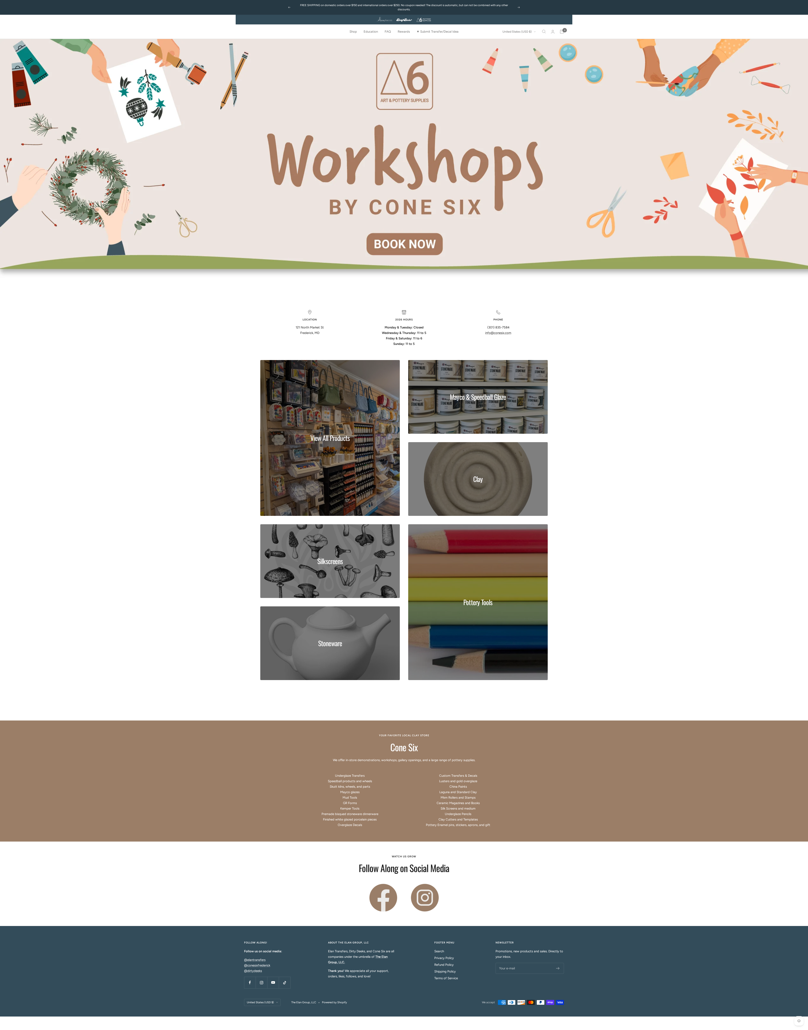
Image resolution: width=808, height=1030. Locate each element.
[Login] (553, 31)
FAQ (388, 31)
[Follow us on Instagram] (261, 983)
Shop (353, 31)
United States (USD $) (517, 31)
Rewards (404, 31)
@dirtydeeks (253, 971)
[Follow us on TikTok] (284, 983)
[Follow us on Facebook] (250, 983)
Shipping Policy (445, 972)
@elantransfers (255, 960)
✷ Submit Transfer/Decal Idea (437, 31)
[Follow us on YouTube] (273, 983)
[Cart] (562, 31)
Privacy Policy (444, 958)
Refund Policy (444, 965)
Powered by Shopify (334, 1002)
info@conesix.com (498, 333)
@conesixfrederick (257, 966)
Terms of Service (446, 979)
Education (371, 31)
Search (439, 952)
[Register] (558, 968)
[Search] (544, 31)
